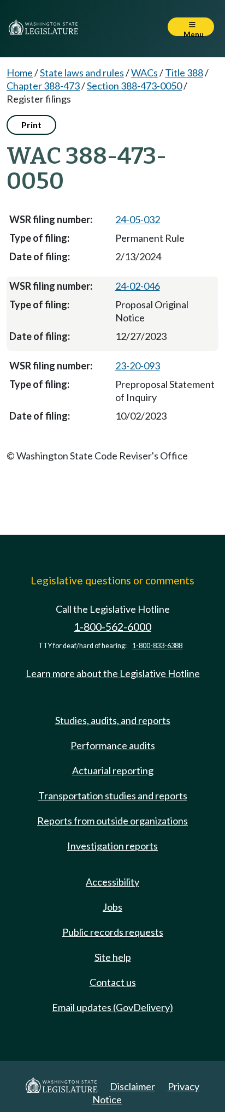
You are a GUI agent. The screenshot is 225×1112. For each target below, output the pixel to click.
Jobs (112, 907)
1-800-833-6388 (157, 646)
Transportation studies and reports (112, 796)
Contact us (113, 982)
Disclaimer (132, 1086)
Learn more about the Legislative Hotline (113, 673)
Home (20, 73)
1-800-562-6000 (112, 626)
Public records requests (112, 932)
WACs (144, 73)
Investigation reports (112, 846)
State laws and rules (82, 73)
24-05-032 (137, 219)
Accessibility (112, 882)
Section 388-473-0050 (134, 86)
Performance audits (112, 745)
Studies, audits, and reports (112, 720)
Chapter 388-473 (43, 86)
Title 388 (184, 73)
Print (31, 124)
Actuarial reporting (112, 770)
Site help (112, 957)
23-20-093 (137, 366)
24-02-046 (137, 286)
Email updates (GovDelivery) (112, 1007)
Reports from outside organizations (112, 821)
